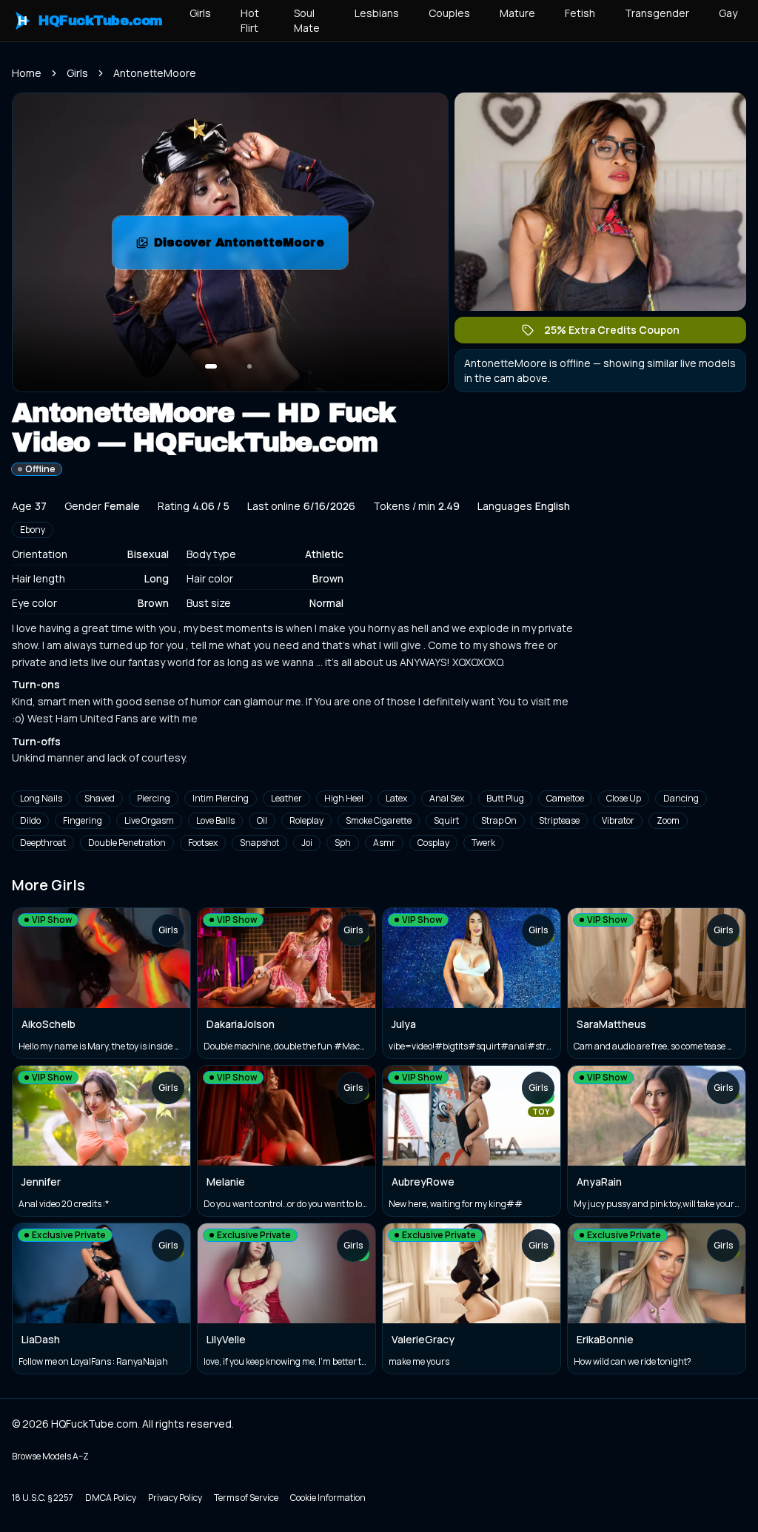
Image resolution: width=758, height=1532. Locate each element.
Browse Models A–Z (50, 1456)
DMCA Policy (110, 1497)
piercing (153, 798)
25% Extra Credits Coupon (619, 333)
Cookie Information (328, 1497)
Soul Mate (307, 20)
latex (396, 798)
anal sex (446, 798)
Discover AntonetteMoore (251, 247)
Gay (728, 13)
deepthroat (43, 842)
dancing (681, 798)
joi (306, 842)
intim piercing (220, 798)
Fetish (580, 13)
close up (623, 798)
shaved (99, 798)
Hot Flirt (250, 20)
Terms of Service (246, 1497)
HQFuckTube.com (90, 20)
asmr (384, 842)
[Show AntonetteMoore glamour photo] (249, 366)
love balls (215, 820)
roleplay (306, 820)
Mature (517, 13)
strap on (499, 820)
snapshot (259, 842)
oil (262, 820)
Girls (200, 13)
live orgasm (149, 820)
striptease (559, 820)
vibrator (618, 820)
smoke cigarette (379, 820)
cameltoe (565, 798)
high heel (343, 798)
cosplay (433, 842)
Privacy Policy (175, 1497)
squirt (446, 820)
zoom (668, 820)
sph (343, 842)
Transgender (657, 13)
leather (286, 798)
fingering (82, 820)
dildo (30, 820)
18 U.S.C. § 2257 (42, 1497)
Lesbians (377, 13)
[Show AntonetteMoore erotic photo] (211, 366)
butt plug (505, 798)
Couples (449, 13)
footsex (203, 842)
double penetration (127, 842)
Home (26, 73)
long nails (41, 798)
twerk (483, 842)
